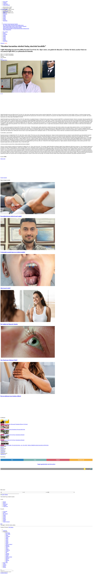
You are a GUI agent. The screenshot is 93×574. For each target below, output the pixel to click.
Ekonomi (18, 28)
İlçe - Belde (5, 11)
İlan (17, 27)
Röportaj (5, 28)
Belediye (20, 26)
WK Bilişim (10, 527)
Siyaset (8, 28)
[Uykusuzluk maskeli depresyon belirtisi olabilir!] (28, 249)
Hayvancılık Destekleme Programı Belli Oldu (14, 429)
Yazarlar (4, 564)
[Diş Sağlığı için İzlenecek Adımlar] (28, 321)
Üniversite (5, 13)
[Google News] (4, 60)
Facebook (5, 24)
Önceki (2, 177)
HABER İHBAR (4, 572)
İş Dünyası (10, 27)
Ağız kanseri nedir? (6, 288)
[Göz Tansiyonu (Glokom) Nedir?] (28, 357)
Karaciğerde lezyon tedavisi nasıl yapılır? (11, 216)
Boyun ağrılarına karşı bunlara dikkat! (11, 396)
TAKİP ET (3, 449)
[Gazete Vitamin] (4, 9)
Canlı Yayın (5, 3)
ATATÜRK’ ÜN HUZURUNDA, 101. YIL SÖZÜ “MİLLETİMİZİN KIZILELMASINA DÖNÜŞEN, (26, 445)
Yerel (4, 27)
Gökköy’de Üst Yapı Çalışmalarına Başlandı (14, 434)
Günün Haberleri (6, 5)
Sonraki (5, 177)
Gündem (20, 27)
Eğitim (4, 16)
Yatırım (14, 27)
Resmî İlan (5, 20)
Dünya (21, 28)
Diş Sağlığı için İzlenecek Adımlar (9, 324)
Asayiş (4, 17)
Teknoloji (24, 26)
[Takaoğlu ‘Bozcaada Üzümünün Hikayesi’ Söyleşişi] (5, 423)
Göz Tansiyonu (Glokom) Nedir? (9, 360)
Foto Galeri (5, 1)
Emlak (4, 18)
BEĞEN (2, 447)
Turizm (4, 19)
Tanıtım (6, 27)
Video (4, 563)
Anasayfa (2, 43)
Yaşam (4, 15)
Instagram (12, 24)
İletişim (7, 29)
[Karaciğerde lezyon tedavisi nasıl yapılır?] (28, 213)
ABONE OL (3, 454)
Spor (28, 28)
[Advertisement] (38, 104)
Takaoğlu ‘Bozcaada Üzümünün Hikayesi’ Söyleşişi (16, 424)
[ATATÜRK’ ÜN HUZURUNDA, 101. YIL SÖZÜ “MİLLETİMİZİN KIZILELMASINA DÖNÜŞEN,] (5, 444)
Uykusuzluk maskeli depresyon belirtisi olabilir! (13, 252)
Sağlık (4, 12)
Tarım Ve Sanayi (15, 26)
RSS (10, 29)
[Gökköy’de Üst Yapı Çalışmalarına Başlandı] (5, 433)
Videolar (4, 2)
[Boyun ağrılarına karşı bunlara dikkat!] (28, 393)
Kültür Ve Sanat (13, 28)
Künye (4, 29)
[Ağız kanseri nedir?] (28, 285)
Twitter (8, 24)
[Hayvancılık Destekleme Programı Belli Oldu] (5, 428)
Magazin (25, 28)
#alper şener (3, 158)
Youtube (16, 24)
